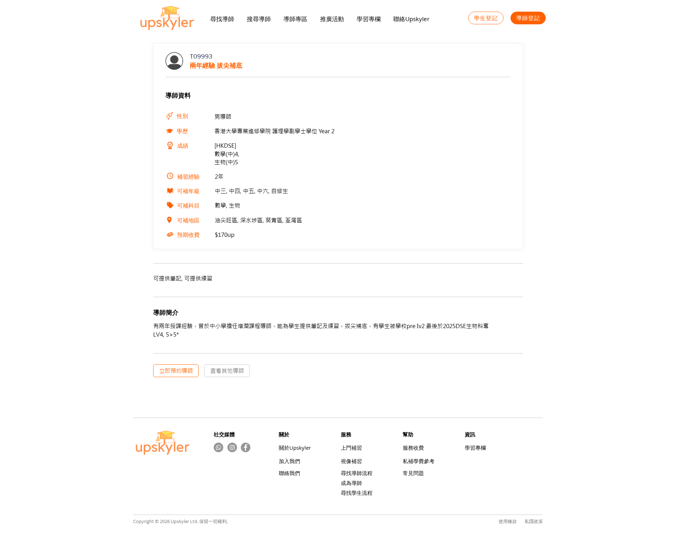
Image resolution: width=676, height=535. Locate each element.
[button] (332, 19)
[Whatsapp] (218, 447)
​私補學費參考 (418, 461)
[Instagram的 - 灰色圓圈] (232, 447)
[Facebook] (245, 447)
